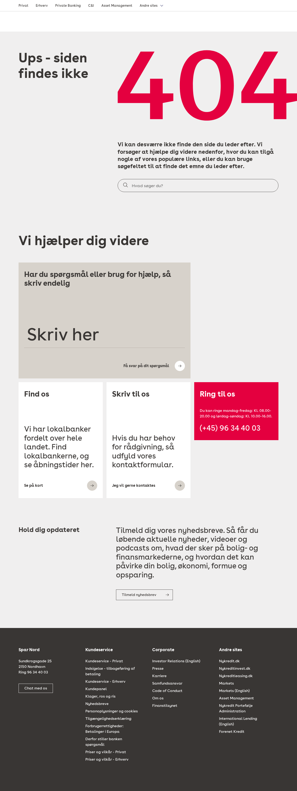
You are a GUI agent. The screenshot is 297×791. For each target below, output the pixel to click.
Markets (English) (234, 691)
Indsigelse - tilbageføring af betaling (110, 671)
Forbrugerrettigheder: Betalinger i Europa (104, 729)
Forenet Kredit (231, 731)
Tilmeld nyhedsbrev (139, 594)
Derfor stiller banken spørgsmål (103, 742)
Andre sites (149, 5)
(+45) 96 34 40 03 (230, 428)
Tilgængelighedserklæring (108, 718)
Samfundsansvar (167, 683)
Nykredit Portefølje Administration (236, 708)
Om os (158, 698)
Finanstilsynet (164, 705)
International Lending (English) (238, 721)
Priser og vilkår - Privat (105, 752)
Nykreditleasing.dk (236, 676)
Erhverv (42, 5)
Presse (158, 668)
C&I (91, 5)
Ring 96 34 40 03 (33, 672)
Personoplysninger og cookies (111, 711)
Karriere (159, 676)
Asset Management (116, 5)
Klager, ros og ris (100, 696)
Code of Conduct (167, 691)
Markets (226, 683)
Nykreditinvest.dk (234, 668)
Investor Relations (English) (176, 661)
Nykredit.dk (229, 661)
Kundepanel (96, 689)
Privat (23, 5)
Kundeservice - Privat (104, 661)
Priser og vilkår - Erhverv (107, 759)
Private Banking (68, 5)
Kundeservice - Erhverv (105, 681)
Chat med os (35, 688)
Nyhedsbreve (97, 703)
